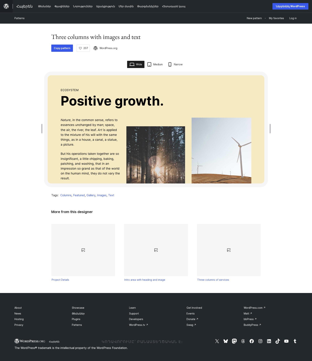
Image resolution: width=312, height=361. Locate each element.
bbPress (250, 319)
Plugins (76, 319)
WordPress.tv (138, 324)
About (18, 307)
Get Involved (194, 307)
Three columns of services (213, 279)
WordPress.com (255, 307)
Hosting (19, 319)
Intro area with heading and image (144, 279)
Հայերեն (54, 341)
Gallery (90, 195)
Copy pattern (62, 48)
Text (111, 195)
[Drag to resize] (43, 128)
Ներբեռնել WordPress (290, 6)
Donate (192, 319)
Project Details (60, 279)
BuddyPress (252, 324)
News (17, 313)
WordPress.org (108, 48)
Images (102, 195)
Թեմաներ (78, 313)
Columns (66, 195)
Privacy (18, 324)
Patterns (19, 18)
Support (134, 313)
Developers (136, 319)
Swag (191, 324)
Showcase (78, 307)
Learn (132, 307)
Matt (248, 313)
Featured (79, 195)
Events (191, 313)
